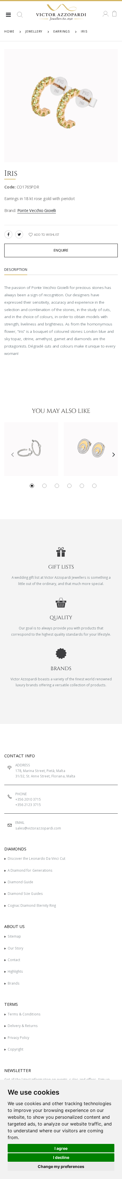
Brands (14, 983)
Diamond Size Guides (25, 893)
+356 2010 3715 (28, 799)
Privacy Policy (19, 1037)
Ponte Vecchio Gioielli (36, 210)
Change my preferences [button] (61, 1166)
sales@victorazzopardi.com (38, 828)
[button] (19, 17)
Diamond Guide (20, 882)
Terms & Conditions (24, 1014)
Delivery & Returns (23, 1025)
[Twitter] (19, 234)
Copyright (16, 1049)
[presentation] (10, 454)
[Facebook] (8, 234)
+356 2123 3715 (28, 804)
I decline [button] (61, 1157)
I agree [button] (61, 1148)
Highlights (15, 971)
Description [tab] (15, 269)
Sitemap (14, 936)
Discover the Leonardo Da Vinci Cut (36, 858)
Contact (14, 959)
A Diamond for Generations (30, 870)
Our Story (16, 948)
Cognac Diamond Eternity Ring (32, 905)
